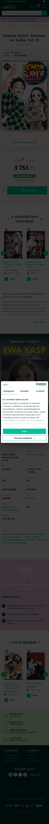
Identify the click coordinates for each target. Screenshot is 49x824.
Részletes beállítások (23, 438)
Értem (24, 431)
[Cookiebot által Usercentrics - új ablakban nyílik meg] (35, 384)
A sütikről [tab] (40, 391)
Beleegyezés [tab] (8, 391)
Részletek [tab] (24, 391)
